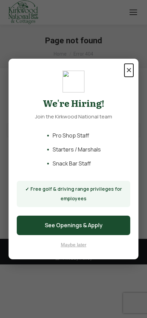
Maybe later (73, 244)
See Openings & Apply (74, 225)
